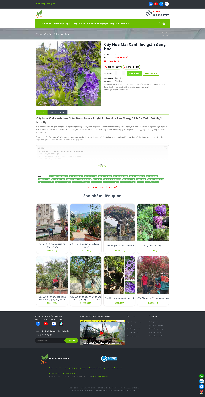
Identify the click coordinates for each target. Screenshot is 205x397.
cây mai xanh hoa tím (46, 182)
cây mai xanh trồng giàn (81, 182)
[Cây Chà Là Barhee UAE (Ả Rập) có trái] (52, 222)
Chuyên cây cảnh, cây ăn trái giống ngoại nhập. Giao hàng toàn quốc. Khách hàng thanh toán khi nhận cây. (85, 368)
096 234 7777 (114, 67)
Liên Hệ (125, 23)
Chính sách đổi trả (155, 332)
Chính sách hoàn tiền (156, 336)
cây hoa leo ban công (120, 176)
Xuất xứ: (107, 81)
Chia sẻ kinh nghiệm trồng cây (103, 23)
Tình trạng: (108, 78)
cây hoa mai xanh (58, 179)
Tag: (39, 176)
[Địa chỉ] (201, 392)
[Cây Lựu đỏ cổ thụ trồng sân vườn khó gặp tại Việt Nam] (52, 275)
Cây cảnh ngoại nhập (59, 34)
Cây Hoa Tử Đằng (153, 245)
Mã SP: (106, 54)
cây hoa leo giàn (44, 179)
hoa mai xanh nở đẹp (128, 182)
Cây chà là (130, 325)
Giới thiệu (47, 23)
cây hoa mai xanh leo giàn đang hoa (79, 179)
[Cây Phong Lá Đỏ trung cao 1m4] (153, 275)
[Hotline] (201, 376)
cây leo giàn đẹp (128, 179)
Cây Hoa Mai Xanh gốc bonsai (119, 298)
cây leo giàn (97, 179)
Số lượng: (108, 73)
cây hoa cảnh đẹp (105, 176)
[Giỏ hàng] (163, 23)
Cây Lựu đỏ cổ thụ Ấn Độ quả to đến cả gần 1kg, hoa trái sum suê (85, 298)
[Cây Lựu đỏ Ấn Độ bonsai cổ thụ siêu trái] (85, 222)
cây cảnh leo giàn (91, 176)
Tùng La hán (78, 23)
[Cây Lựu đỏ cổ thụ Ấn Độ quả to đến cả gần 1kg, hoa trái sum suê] (85, 275)
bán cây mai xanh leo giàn (58, 176)
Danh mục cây (61, 23)
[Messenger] (201, 386)
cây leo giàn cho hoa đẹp (112, 179)
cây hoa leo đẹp (151, 176)
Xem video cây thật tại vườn (102, 187)
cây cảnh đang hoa (76, 176)
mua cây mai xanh (152, 182)
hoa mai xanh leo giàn (110, 182)
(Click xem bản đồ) (100, 376)
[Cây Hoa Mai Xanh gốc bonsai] (119, 275)
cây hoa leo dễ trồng (137, 176)
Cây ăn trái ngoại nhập (134, 322)
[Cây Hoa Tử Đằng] (153, 222)
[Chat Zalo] (201, 381)
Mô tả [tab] (42, 112)
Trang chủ (41, 34)
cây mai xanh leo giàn (63, 182)
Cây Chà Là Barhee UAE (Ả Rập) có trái (52, 245)
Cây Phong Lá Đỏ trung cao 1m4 (153, 298)
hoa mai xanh (96, 182)
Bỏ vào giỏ (152, 73)
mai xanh (140, 182)
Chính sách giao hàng (156, 329)
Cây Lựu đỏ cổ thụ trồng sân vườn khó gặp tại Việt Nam (52, 298)
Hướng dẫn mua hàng (156, 322)
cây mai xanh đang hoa (156, 179)
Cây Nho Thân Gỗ (132, 332)
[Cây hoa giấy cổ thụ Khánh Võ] (119, 222)
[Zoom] (39, 103)
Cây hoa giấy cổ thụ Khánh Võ (119, 245)
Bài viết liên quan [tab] (57, 112)
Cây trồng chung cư (133, 336)
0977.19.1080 (132, 67)
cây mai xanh (141, 179)
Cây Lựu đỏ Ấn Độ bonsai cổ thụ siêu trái (85, 245)
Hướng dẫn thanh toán (156, 325)
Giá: (105, 58)
